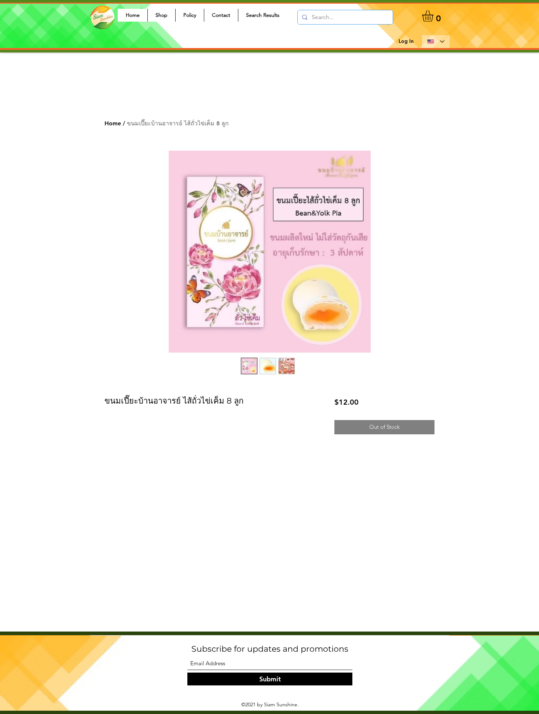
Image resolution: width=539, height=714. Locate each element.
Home (112, 123)
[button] (434, 16)
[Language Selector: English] (436, 41)
